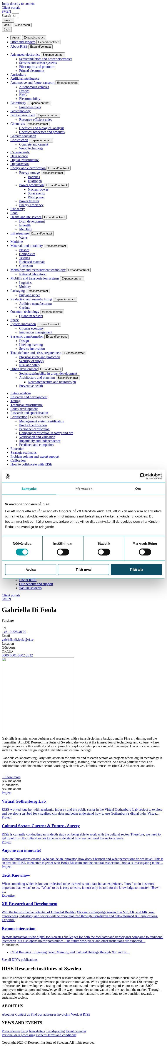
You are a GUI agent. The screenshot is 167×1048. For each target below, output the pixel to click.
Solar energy (36, 193)
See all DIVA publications (19, 959)
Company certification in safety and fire (46, 433)
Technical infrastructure (26, 405)
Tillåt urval (84, 569)
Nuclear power (38, 189)
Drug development (32, 221)
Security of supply (31, 361)
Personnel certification (34, 429)
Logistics (25, 283)
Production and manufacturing (31, 299)
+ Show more (11, 777)
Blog (24, 1031)
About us (8, 1014)
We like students (30, 588)
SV (4, 11)
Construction (19, 140)
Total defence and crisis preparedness (35, 353)
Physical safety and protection (39, 357)
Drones (24, 91)
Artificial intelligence (24, 78)
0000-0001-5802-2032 (17, 655)
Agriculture (18, 74)
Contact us (22, 1014)
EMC (23, 95)
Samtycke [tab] (29, 489)
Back (6, 29)
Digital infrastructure (24, 160)
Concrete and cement (33, 144)
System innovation (23, 324)
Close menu (22, 25)
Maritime (16, 241)
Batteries (34, 177)
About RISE (19, 46)
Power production (31, 185)
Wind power (36, 197)
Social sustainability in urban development (48, 373)
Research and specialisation (29, 413)
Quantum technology (24, 311)
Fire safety (17, 209)
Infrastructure (19, 233)
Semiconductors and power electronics (45, 59)
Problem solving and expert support (34, 456)
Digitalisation (19, 164)
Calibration (18, 460)
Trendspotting (55, 1031)
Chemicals (17, 124)
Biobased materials (32, 262)
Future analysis (20, 393)
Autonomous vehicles (34, 87)
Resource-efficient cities (35, 119)
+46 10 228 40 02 (14, 632)
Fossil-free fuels (30, 107)
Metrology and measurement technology (38, 270)
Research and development (28, 397)
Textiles (24, 258)
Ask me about (11, 781)
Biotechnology (20, 111)
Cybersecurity (20, 152)
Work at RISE (80, 1014)
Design (24, 341)
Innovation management (35, 332)
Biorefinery (18, 103)
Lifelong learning (31, 345)
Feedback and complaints (36, 445)
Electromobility (29, 98)
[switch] (63, 552)
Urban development (24, 369)
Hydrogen (35, 181)
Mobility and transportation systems (34, 278)
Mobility (25, 286)
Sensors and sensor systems (38, 63)
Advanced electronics (25, 54)
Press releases (11, 1031)
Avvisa (31, 569)
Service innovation (32, 348)
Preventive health (31, 386)
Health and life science (26, 217)
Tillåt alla (136, 569)
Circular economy (31, 328)
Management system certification (41, 421)
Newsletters (37, 1031)
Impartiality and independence (39, 441)
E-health (25, 225)
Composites (27, 254)
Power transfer (29, 201)
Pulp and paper (29, 295)
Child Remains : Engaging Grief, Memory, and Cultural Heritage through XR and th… (70, 952)
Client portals (11, 7)
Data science (19, 156)
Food (14, 213)
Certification (18, 417)
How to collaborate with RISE (31, 464)
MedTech (25, 229)
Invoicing (63, 1014)
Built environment (22, 115)
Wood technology (31, 148)
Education (17, 448)
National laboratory (32, 274)
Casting (24, 307)
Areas (16, 37)
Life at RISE (28, 580)
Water (23, 237)
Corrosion (26, 266)
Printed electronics (31, 70)
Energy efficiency (31, 205)
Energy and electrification (28, 168)
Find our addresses (43, 1014)
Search (6, 15)
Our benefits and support (36, 584)
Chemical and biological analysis (41, 128)
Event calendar (76, 1031)
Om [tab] (138, 489)
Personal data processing (18, 1035)
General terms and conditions (56, 1035)
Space (14, 320)
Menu (6, 25)
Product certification (33, 425)
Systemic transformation (26, 336)
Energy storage (29, 172)
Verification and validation (37, 437)
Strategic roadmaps (23, 452)
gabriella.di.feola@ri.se (17, 639)
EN (8, 11)
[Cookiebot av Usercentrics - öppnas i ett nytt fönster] (143, 476)
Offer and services (22, 42)
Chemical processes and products (42, 132)
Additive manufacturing (35, 303)
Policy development (24, 409)
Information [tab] (83, 489)
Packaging (17, 291)
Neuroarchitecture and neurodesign (52, 382)
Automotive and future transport (32, 82)
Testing (15, 401)
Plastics (24, 250)
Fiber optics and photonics (37, 67)
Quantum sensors (31, 316)
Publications (10, 785)
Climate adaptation (23, 136)
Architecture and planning (37, 377)
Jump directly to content (18, 3)
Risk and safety (29, 365)
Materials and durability (26, 246)
